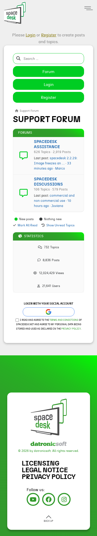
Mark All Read (28, 225)
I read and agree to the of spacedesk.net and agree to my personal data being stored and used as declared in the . (49, 324)
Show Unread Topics (60, 225)
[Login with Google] (48, 311)
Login (49, 85)
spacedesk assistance (47, 144)
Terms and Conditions (63, 320)
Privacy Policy (71, 329)
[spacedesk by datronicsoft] (13, 12)
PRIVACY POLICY (49, 477)
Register (48, 97)
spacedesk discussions (48, 181)
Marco (60, 168)
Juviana (57, 206)
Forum (48, 72)
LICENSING (40, 463)
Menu (88, 8)
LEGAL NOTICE (45, 470)
